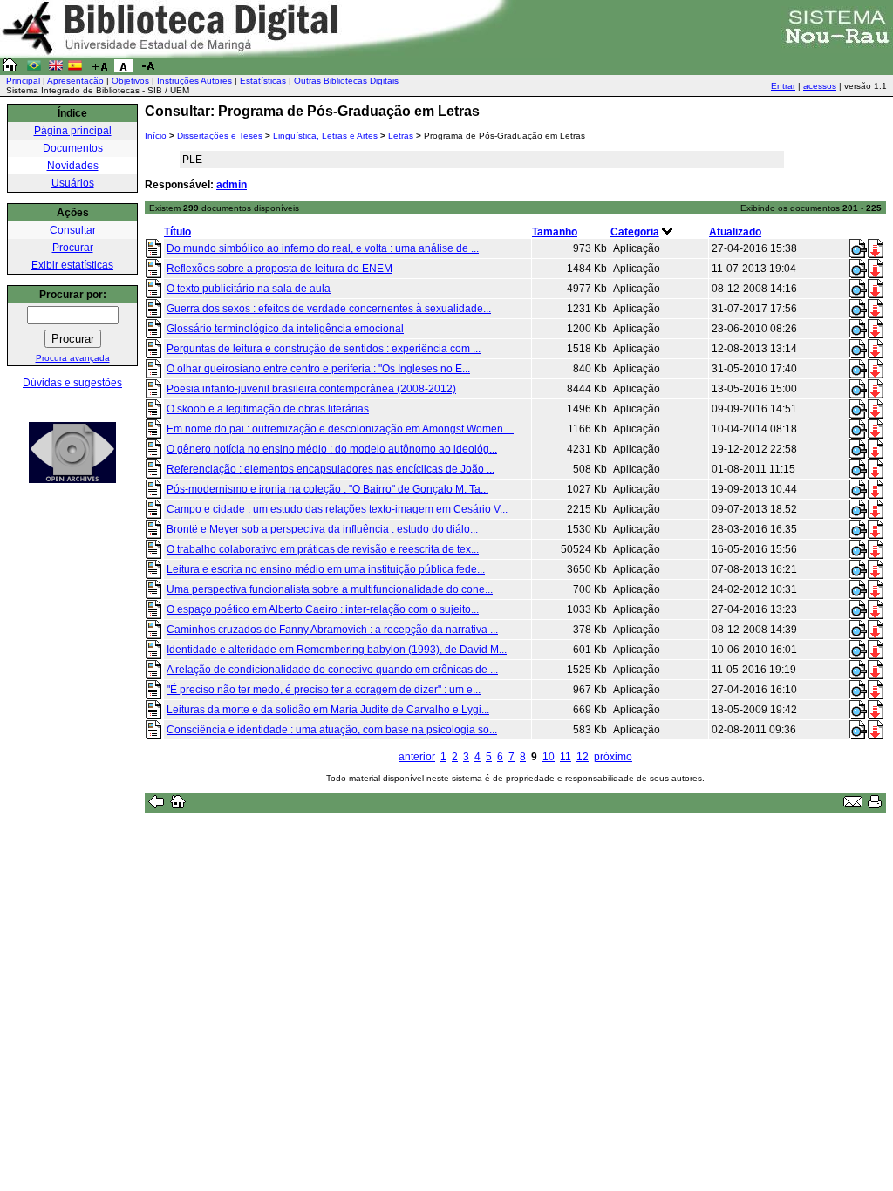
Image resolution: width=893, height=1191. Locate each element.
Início (156, 135)
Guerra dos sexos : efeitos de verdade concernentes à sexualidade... (329, 309)
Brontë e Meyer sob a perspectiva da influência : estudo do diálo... (322, 529)
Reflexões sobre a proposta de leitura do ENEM (279, 268)
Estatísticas (263, 80)
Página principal (73, 131)
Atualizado (735, 232)
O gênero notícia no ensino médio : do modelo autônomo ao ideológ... (332, 449)
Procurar (72, 248)
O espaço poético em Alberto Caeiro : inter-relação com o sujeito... (323, 609)
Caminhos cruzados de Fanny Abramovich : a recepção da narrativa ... (332, 629)
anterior (417, 757)
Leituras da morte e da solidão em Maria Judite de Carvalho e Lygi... (328, 710)
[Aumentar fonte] (99, 69)
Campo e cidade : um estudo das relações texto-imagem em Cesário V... (337, 509)
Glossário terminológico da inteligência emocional (285, 329)
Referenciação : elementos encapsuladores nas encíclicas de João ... (330, 469)
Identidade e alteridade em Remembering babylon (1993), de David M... (337, 649)
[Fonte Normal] (123, 69)
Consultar (73, 230)
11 (565, 757)
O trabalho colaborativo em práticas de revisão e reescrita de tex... (323, 549)
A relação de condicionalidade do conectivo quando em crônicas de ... (332, 670)
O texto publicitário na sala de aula (249, 288)
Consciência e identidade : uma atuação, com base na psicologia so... (332, 730)
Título (177, 232)
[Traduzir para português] (34, 69)
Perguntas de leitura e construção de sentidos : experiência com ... (324, 349)
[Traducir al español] (75, 69)
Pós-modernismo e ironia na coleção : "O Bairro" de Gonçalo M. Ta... (327, 489)
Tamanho (554, 232)
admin (231, 185)
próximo (613, 757)
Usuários (72, 183)
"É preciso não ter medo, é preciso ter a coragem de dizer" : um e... (324, 690)
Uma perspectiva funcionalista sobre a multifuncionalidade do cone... (330, 589)
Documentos (73, 148)
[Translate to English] (56, 69)
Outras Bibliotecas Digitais (346, 80)
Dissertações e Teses (219, 135)
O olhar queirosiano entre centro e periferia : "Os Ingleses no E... (318, 369)
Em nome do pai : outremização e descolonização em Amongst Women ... (340, 429)
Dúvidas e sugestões (72, 383)
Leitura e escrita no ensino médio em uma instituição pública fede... (326, 569)
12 (582, 757)
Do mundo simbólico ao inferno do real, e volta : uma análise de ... (323, 248)
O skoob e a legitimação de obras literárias (268, 409)
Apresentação (75, 80)
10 (548, 757)
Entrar (783, 86)
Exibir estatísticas (72, 265)
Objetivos (130, 80)
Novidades (73, 166)
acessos (819, 86)
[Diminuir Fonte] (148, 69)
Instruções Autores (194, 80)
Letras (400, 135)
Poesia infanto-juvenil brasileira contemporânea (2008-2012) (311, 389)
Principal (23, 80)
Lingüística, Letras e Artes (325, 135)
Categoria (634, 232)
